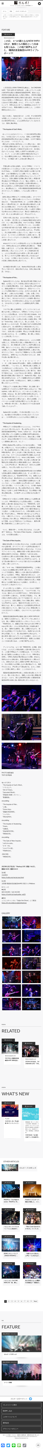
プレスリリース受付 (10, 1405)
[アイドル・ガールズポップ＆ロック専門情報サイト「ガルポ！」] (21, 2)
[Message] (19, 1445)
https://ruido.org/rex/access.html (13, 877)
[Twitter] (8, 1445)
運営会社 (6, 1423)
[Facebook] (3, 1445)
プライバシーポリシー (10, 1429)
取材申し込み (7, 1411)
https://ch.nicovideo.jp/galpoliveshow (14, 903)
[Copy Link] (24, 1445)
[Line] (13, 1445)
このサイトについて (10, 1417)
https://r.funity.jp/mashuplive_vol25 (14, 894)
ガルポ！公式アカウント (19, 1399)
